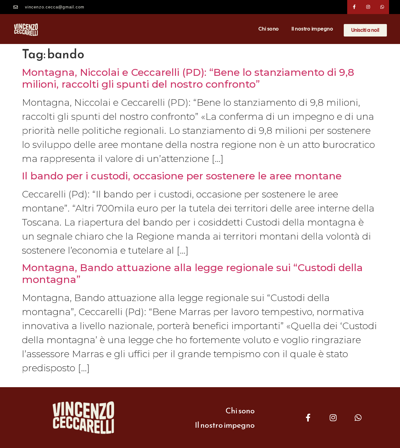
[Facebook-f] (354, 7)
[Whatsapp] (382, 7)
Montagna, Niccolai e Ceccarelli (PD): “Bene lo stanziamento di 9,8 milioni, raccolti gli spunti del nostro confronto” (188, 78)
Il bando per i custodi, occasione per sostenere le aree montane (182, 176)
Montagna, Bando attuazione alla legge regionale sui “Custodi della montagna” (192, 273)
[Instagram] (368, 7)
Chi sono (268, 29)
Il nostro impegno (312, 29)
